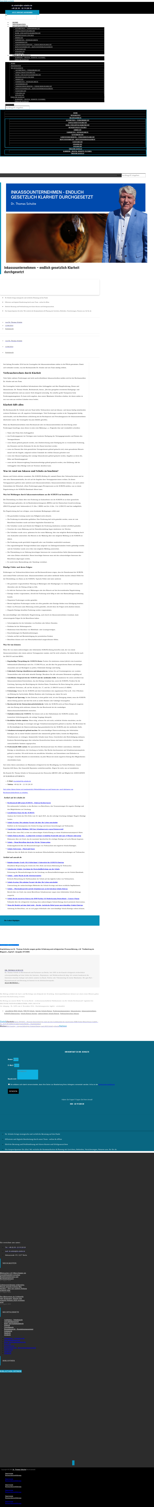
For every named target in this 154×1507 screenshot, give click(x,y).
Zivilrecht (19, 95)
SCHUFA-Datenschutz (12, 1013)
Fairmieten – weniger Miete (26, 40)
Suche (12, 105)
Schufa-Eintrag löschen (29, 1013)
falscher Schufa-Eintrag (43, 1011)
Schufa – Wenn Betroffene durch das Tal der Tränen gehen (28, 842)
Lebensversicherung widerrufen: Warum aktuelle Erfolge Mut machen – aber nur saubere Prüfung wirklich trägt (13, 1287)
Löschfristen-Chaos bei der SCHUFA (20, 813)
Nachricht (12, 1079)
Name (10, 1059)
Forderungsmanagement (61, 1011)
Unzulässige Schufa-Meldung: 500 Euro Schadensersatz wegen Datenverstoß (35, 829)
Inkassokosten (76, 1011)
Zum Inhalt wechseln (7, 1)
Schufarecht (20, 49)
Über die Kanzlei (21, 55)
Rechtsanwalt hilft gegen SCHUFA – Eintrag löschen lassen (29, 803)
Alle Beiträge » (12, 983)
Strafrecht (20, 93)
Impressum (9, 1473)
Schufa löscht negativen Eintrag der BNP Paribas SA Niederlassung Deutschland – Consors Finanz (43, 898)
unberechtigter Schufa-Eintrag (48, 1013)
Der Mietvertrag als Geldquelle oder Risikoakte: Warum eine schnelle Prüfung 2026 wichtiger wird (12, 1299)
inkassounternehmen (89, 1011)
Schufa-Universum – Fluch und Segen (21, 849)
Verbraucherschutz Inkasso (69, 1013)
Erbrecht (19, 37)
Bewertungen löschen (24, 35)
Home (13, 63)
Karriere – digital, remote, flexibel (30, 57)
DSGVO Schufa (28, 1011)
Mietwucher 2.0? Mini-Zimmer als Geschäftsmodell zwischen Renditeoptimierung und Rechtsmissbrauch (13, 1276)
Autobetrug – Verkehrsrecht (27, 28)
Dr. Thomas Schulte (19, 1469)
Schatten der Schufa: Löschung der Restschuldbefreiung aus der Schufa (33, 869)
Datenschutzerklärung (106, 1084)
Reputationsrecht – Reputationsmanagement (34, 47)
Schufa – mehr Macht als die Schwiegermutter (24, 875)
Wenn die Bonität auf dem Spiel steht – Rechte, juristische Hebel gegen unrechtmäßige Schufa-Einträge (45, 905)
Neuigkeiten (16, 65)
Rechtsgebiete (20, 26)
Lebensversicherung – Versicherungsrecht (33, 44)
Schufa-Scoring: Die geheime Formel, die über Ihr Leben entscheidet (32, 822)
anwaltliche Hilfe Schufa (14, 1011)
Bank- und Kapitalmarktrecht (28, 33)
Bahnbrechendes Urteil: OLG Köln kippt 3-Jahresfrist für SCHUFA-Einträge (35, 862)
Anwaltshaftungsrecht (25, 31)
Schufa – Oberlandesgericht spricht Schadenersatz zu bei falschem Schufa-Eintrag (37, 889)
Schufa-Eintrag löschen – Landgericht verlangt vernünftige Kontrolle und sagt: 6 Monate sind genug (44, 836)
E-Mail (11, 1065)
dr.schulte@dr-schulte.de (22, 781)
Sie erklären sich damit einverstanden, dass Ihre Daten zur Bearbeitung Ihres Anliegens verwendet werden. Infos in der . (62, 1084)
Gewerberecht (21, 42)
